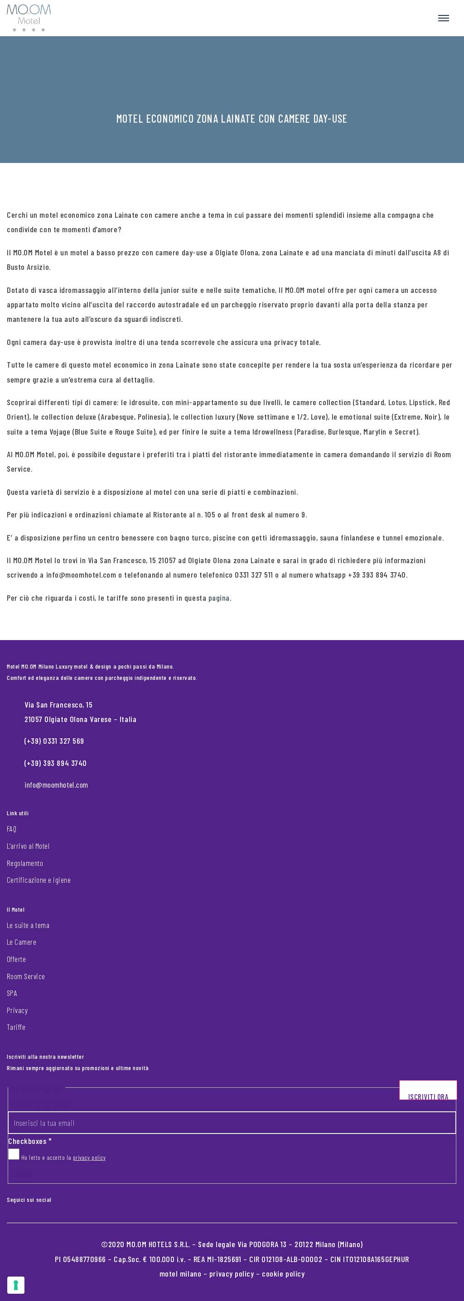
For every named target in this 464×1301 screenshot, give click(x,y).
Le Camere (21, 941)
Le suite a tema (28, 924)
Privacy (17, 1009)
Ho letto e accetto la (62, 1157)
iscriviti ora (428, 1096)
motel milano (181, 1273)
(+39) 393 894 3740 (55, 763)
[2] (15, 1285)
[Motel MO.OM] (29, 18)
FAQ (11, 828)
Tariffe (16, 1026)
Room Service (26, 976)
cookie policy (283, 1273)
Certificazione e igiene (39, 879)
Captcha (20, 1174)
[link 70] (65, 1197)
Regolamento (25, 862)
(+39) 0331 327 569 (54, 741)
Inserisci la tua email (40, 1103)
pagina (219, 598)
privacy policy (89, 1157)
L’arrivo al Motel (28, 845)
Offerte (16, 958)
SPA (12, 992)
